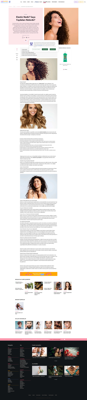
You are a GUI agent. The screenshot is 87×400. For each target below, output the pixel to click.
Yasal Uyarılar (38, 395)
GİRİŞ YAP (81, 2)
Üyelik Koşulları (51, 395)
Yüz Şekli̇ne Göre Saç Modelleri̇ (24, 367)
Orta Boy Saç (22, 372)
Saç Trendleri (10, 354)
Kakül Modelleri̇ (22, 376)
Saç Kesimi (9, 350)
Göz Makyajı (9, 359)
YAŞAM (40, 1)
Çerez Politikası (44, 395)
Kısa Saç (21, 371)
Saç (13, 6)
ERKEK (48, 2)
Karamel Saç (22, 388)
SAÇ (21, 1)
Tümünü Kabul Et (52, 49)
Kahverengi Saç (22, 385)
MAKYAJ (24, 1)
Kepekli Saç (21, 355)
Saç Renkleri (9, 351)
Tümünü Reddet (45, 49)
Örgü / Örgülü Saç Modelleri (24, 363)
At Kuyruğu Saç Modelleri (23, 364)
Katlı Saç (21, 375)
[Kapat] (57, 41)
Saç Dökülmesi (22, 354)
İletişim (30, 395)
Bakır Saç (21, 386)
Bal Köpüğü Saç (22, 383)
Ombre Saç (21, 384)
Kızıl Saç (21, 387)
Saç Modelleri (22, 358)
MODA (32, 1)
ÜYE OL (76, 2)
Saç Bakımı (18, 6)
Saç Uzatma (22, 353)
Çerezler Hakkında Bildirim (39, 45)
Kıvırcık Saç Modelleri (23, 362)
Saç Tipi (9, 353)
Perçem (21, 377)
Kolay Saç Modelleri (23, 366)
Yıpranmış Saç (22, 350)
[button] (54, 360)
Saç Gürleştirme (22, 356)
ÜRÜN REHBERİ (54, 1)
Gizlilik (33, 395)
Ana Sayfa (10, 6)
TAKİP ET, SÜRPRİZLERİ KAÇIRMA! (55, 339)
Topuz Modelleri (22, 365)
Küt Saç (21, 374)
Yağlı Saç (21, 352)
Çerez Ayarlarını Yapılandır (36, 49)
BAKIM (28, 1)
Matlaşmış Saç (22, 351)
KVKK (56, 395)
